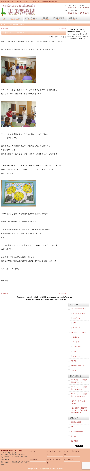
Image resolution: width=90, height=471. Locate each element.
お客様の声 (77, 327)
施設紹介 (76, 337)
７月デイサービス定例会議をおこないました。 (79, 395)
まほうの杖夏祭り (77, 422)
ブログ (9, 24)
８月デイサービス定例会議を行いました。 (79, 388)
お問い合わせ (73, 18)
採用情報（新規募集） (59, 18)
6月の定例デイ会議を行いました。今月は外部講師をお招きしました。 (79, 410)
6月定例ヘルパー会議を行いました (79, 402)
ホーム (3, 24)
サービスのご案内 (79, 313)
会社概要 (45, 18)
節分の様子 (74, 441)
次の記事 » (62, 28)
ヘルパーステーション (15, 18)
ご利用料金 (77, 318)
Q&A (74, 323)
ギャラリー (77, 342)
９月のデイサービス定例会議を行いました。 (79, 381)
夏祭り (73, 427)
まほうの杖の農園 (77, 431)
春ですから (74, 436)
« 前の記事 (4, 28)
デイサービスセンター (31, 18)
